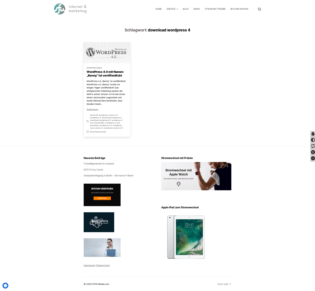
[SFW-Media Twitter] (164, 198)
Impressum (89, 265)
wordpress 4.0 (105, 125)
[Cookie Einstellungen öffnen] (5, 286)
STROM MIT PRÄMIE (215, 9)
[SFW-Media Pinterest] (169, 198)
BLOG (186, 9)
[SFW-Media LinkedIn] (165, 198)
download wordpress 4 (112, 118)
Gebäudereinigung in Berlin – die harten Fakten (109, 175)
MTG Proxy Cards (93, 169)
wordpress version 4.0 (113, 128)
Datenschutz (103, 265)
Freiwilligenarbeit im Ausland (99, 163)
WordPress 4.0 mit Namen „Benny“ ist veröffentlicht (105, 73)
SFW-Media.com (100, 284)
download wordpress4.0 (100, 120)
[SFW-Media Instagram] (167, 198)
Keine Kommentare (98, 132)
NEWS (197, 9)
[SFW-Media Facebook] (162, 198)
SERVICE (171, 9)
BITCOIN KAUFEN (239, 9)
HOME (158, 9)
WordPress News (94, 68)
